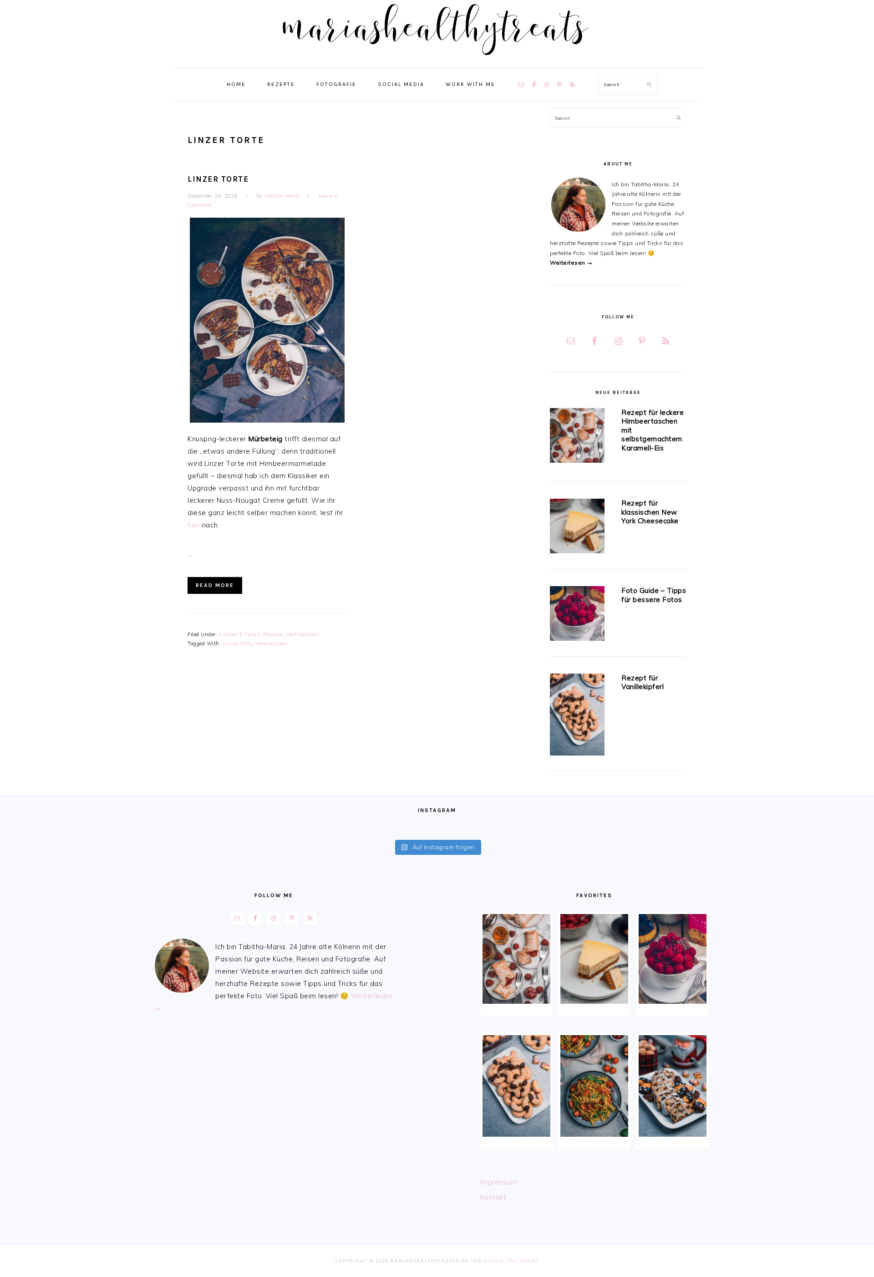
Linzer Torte (218, 179)
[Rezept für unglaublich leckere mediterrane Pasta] (594, 1086)
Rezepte (273, 634)
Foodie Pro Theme (511, 1260)
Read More (215, 585)
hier (194, 525)
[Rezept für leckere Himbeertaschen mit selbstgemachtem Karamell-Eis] (577, 437)
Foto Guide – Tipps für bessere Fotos (653, 595)
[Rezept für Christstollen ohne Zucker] (672, 1086)
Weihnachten (302, 634)
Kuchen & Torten (239, 634)
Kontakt (493, 1197)
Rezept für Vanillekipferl (642, 682)
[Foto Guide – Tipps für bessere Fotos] (577, 615)
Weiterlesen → (571, 262)
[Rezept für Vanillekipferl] (577, 716)
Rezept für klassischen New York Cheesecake (650, 512)
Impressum (498, 1182)
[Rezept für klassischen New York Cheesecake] (577, 528)
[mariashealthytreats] (437, 59)
